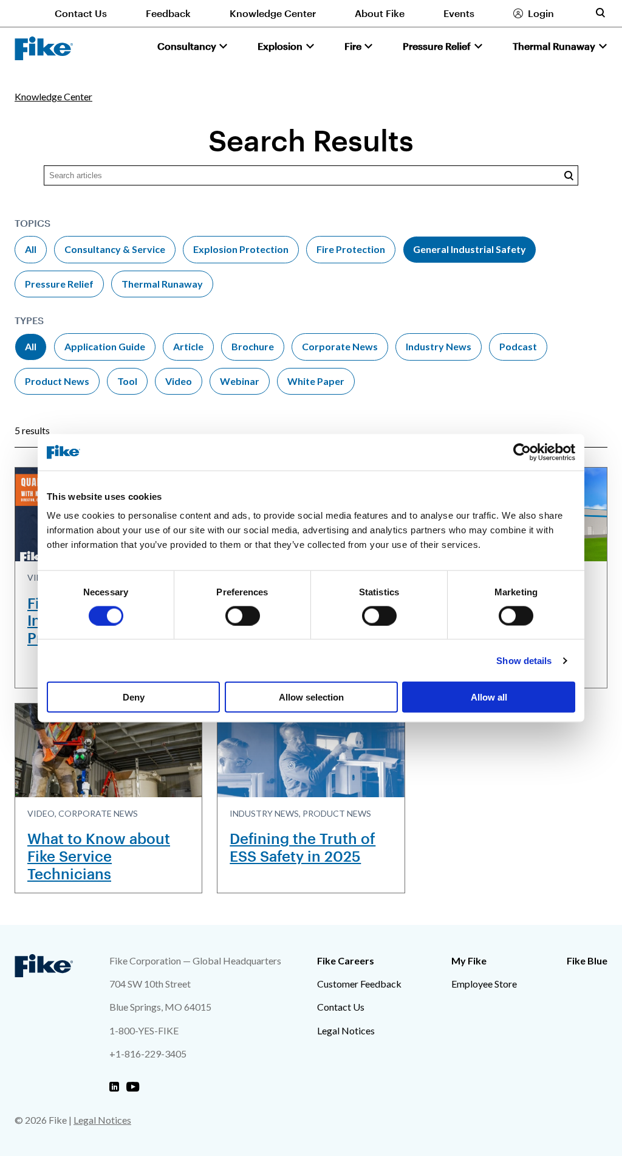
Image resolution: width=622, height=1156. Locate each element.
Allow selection (311, 697)
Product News (57, 381)
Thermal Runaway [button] (554, 46)
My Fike (469, 960)
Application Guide (104, 346)
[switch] (242, 615)
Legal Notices (346, 1030)
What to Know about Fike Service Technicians (98, 855)
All (30, 249)
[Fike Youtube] (132, 1087)
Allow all (489, 697)
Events (458, 13)
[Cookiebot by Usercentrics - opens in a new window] (522, 452)
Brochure (252, 346)
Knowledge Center (273, 13)
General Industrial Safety (469, 249)
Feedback (168, 13)
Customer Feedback (359, 983)
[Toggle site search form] (600, 12)
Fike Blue (587, 960)
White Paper (315, 381)
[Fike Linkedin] (114, 1087)
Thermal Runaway (162, 283)
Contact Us (81, 13)
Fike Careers (345, 960)
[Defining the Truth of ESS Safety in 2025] (310, 750)
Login (541, 13)
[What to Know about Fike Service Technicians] (108, 750)
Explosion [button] (280, 46)
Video (178, 381)
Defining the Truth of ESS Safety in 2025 (302, 847)
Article (188, 346)
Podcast (518, 346)
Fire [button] (352, 46)
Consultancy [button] (186, 46)
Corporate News (340, 346)
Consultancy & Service (114, 249)
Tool (127, 381)
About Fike (380, 13)
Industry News (438, 346)
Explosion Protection (241, 249)
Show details (524, 660)
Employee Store (484, 983)
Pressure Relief (59, 283)
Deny (134, 697)
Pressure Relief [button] (437, 46)
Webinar (239, 381)
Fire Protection (350, 249)
